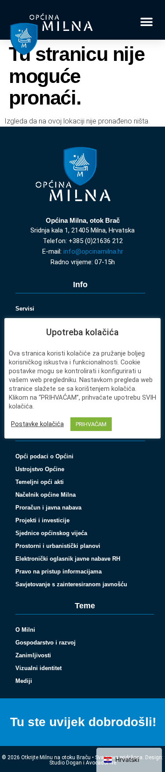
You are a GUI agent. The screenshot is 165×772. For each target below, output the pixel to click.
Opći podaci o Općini (44, 456)
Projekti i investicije (42, 520)
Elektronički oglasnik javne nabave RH (67, 558)
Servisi (24, 308)
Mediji (23, 681)
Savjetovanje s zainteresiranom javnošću (71, 584)
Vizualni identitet (38, 668)
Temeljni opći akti (39, 482)
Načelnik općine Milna (45, 494)
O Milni (25, 629)
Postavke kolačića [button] (37, 424)
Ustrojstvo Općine (39, 469)
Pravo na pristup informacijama (58, 571)
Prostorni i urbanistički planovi (57, 546)
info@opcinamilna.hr (93, 251)
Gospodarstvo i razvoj (45, 642)
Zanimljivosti (33, 655)
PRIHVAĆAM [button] (91, 424)
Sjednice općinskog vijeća (51, 533)
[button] (146, 22)
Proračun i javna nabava (48, 507)
